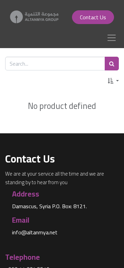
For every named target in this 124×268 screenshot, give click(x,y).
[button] (113, 80)
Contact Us (93, 17)
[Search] (112, 63)
